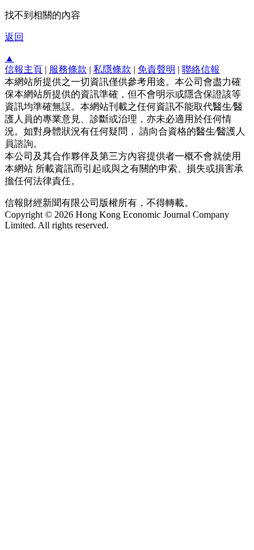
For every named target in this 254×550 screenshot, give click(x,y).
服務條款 (68, 69)
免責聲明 (156, 69)
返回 (14, 37)
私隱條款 (112, 69)
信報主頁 (24, 69)
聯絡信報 (201, 69)
